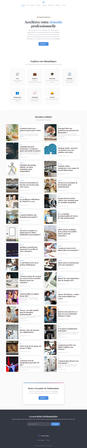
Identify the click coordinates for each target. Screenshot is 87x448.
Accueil (23, 5)
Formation (38, 5)
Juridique (44, 5)
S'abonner (55, 424)
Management (51, 5)
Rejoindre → (43, 398)
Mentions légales (41, 440)
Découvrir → (43, 43)
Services (64, 5)
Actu (27, 5)
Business (32, 5)
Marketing (58, 5)
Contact (48, 440)
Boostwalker (45, 436)
